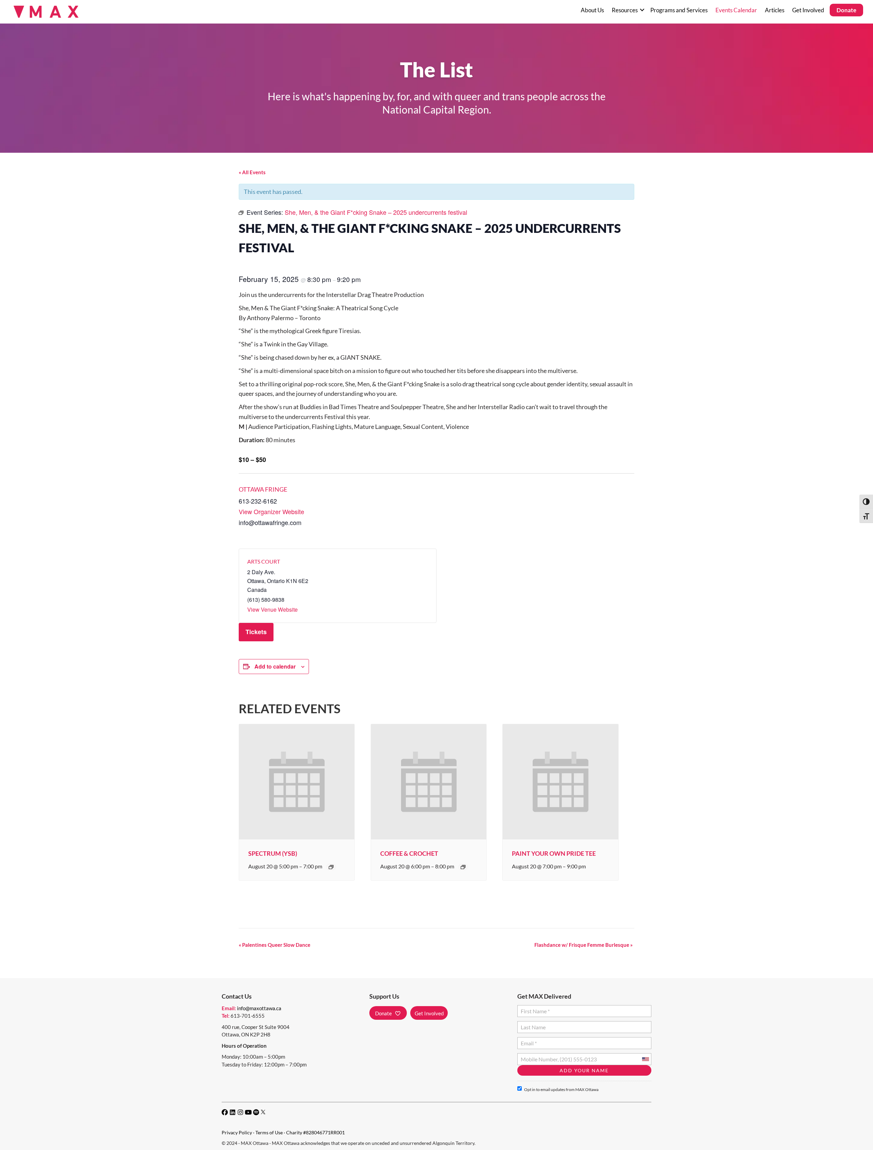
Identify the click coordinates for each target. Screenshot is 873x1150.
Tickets (256, 631)
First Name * (533, 1008)
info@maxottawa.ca (259, 1008)
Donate (846, 10)
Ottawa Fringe (263, 489)
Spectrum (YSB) (272, 853)
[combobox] (645, 1059)
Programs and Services (679, 10)
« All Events (252, 172)
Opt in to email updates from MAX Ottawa (561, 1089)
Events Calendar (736, 10)
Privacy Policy (237, 1132)
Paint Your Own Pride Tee (554, 853)
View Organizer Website (271, 511)
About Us (592, 10)
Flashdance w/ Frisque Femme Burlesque (583, 945)
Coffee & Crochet (409, 853)
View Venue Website (272, 609)
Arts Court (263, 561)
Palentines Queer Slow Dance (274, 945)
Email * (528, 1040)
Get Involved (808, 10)
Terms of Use (269, 1132)
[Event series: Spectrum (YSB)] (331, 867)
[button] (642, 10)
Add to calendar (275, 666)
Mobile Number (537, 1056)
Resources (625, 10)
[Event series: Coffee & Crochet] (463, 867)
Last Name (532, 1024)
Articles (774, 10)
